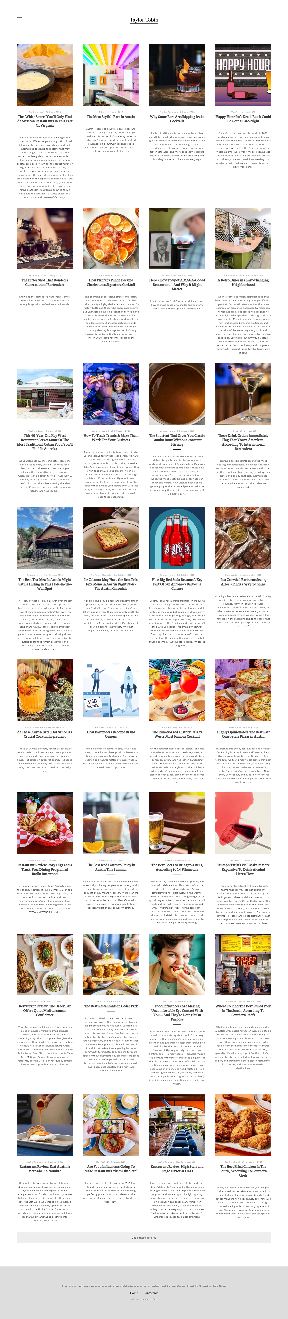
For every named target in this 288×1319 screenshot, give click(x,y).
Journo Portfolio (149, 1299)
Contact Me (151, 1292)
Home (134, 1292)
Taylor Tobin (144, 20)
